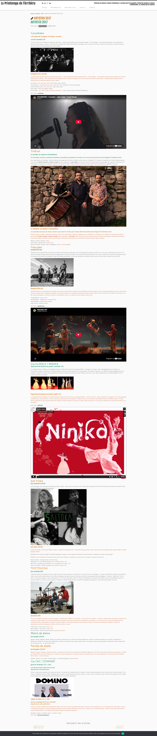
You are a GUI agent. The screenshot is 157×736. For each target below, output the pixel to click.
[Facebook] (45, 3)
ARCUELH (44, 7)
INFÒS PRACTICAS (70, 7)
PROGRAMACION (55, 7)
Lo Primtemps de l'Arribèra (18, 3)
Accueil (32, 13)
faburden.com (40, 306)
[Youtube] (50, 3)
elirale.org (40, 405)
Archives (37, 13)
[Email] (43, 3)
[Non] (155, 733)
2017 (42, 13)
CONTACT (92, 7)
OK (123, 733)
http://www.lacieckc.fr (43, 715)
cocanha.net (40, 93)
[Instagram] (48, 3)
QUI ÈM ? (82, 7)
